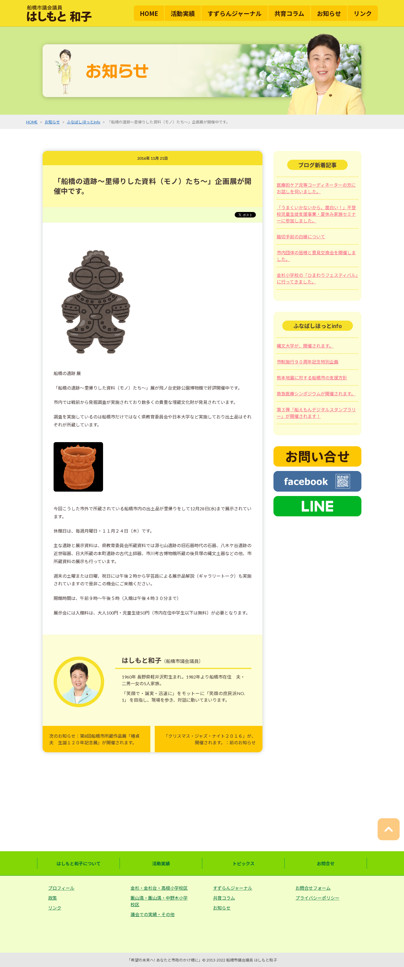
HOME (149, 13)
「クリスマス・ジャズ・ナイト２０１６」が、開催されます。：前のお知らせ (210, 739)
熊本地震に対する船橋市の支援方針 (312, 377)
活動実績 (183, 13)
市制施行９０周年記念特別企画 (307, 361)
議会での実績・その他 (153, 914)
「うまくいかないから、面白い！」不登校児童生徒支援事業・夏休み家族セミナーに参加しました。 (316, 214)
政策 (52, 897)
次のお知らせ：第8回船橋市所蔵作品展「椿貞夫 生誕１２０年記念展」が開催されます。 (94, 739)
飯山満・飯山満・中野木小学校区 (159, 901)
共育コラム (289, 13)
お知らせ (329, 13)
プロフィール (61, 888)
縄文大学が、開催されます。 (305, 345)
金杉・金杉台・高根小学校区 (159, 888)
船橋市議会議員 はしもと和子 (251, 960)
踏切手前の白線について (301, 236)
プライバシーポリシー (317, 897)
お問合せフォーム (313, 888)
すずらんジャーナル (234, 13)
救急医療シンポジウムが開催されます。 (316, 393)
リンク (363, 13)
